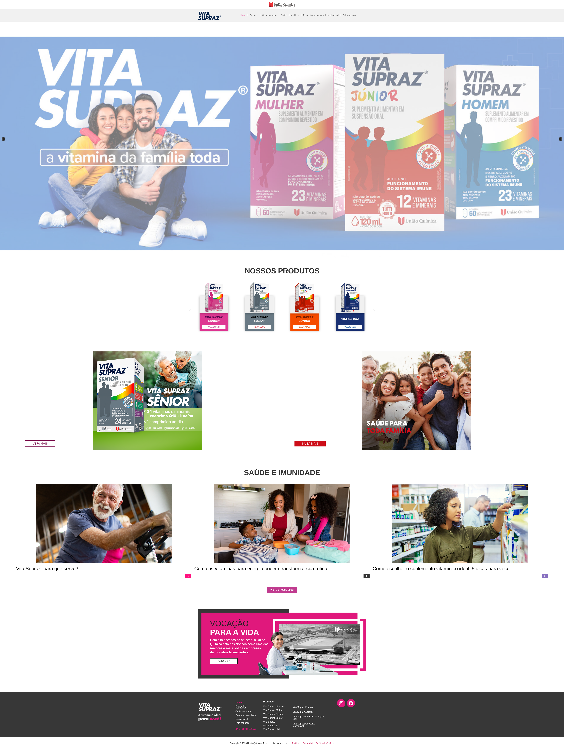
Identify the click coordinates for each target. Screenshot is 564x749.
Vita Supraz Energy (303, 707)
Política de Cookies (325, 743)
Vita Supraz (269, 722)
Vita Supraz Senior (273, 714)
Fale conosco (349, 15)
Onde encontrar (269, 15)
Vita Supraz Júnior (272, 718)
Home (243, 15)
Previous (3, 139)
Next (560, 139)
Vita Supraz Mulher (273, 710)
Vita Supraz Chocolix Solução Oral (308, 717)
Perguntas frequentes (313, 15)
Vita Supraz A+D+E (303, 712)
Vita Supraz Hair (271, 729)
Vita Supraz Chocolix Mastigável (304, 724)
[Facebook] (351, 703)
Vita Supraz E (270, 725)
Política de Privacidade (303, 743)
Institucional (333, 15)
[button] (190, 311)
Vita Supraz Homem (273, 706)
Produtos (254, 15)
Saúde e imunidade (290, 15)
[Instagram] (341, 703)
